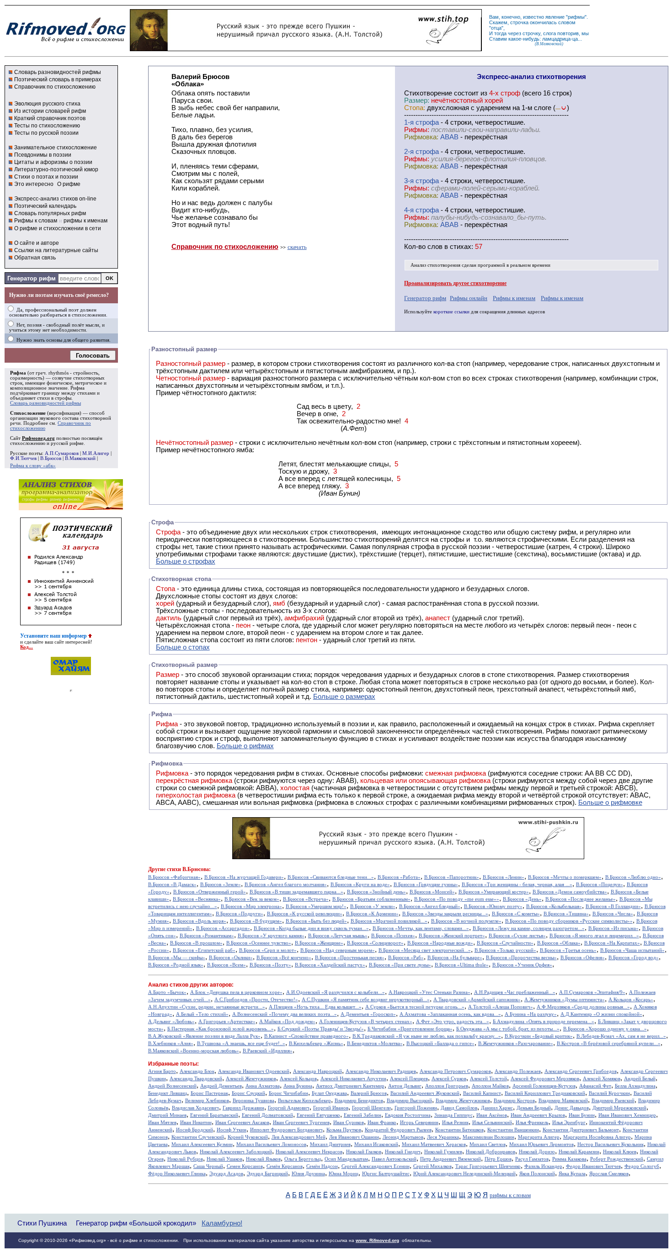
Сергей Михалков (432, 1166)
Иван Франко (382, 1122)
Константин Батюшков (459, 1129)
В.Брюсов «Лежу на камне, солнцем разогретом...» (529, 928)
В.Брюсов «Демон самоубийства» (570, 891)
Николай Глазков (363, 1151)
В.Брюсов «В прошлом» (196, 943)
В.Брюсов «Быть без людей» (316, 921)
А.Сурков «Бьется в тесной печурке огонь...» (414, 1006)
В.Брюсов (50, 458)
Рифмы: (416, 129)
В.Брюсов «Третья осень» (568, 950)
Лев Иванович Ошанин (354, 1137)
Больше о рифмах (245, 746)
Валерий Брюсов (369, 1093)
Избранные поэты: (173, 1064)
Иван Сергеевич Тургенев (301, 1122)
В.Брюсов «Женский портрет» (452, 935)
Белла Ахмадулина (635, 1085)
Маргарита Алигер (539, 1137)
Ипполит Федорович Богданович (286, 1129)
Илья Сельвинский (492, 1122)
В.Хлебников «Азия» (170, 1043)
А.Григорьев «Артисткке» (227, 1021)
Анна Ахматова (262, 1085)
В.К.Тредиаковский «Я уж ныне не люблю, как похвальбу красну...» (426, 1036)
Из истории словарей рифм (50, 111)
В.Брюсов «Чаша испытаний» (632, 950)
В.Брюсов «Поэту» (270, 964)
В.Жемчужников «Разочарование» (515, 1043)
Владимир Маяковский (563, 1100)
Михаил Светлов (487, 1144)
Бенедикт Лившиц (167, 1093)
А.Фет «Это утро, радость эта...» (452, 1021)
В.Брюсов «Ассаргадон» (223, 928)
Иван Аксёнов (491, 1115)
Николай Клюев (619, 1151)
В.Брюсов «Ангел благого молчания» (286, 884)
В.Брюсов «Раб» (406, 957)
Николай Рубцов (185, 1159)
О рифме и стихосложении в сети (57, 228)
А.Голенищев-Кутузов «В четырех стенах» (365, 1021)
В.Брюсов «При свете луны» (400, 964)
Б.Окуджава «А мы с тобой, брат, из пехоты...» (508, 1028)
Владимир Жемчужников (463, 1100)
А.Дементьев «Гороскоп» (368, 1014)
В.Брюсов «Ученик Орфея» (522, 964)
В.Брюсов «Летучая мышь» (338, 935)
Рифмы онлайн (468, 298)
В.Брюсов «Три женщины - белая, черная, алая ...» (517, 884)
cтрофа (427, 122)
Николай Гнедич (403, 1151)
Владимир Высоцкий (409, 1100)
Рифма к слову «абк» (33, 465)
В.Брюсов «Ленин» (503, 877)
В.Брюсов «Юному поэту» (493, 906)
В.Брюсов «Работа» (399, 877)
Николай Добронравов (490, 1151)
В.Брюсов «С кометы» (516, 913)
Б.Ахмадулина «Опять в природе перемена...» (543, 1021)
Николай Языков (263, 1159)
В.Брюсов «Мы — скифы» (176, 957)
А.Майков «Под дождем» (287, 1021)
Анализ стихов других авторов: (191, 985)
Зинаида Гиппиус (453, 1115)
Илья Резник (455, 1122)
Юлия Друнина (308, 1173)
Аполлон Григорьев (446, 1085)
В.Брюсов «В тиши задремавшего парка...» (296, 891)
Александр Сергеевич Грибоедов (580, 1071)
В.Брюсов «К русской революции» (304, 913)
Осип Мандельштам (346, 1159)
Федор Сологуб (641, 1166)
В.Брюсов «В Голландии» (613, 906)
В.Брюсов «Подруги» (239, 913)
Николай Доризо (537, 1151)
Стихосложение (28, 413)
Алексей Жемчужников (251, 1078)
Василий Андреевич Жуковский (424, 1093)
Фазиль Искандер (543, 1166)
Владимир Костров (514, 1100)
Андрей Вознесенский (172, 1085)
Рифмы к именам (514, 298)
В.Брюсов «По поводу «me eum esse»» (456, 899)
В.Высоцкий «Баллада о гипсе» (440, 1043)
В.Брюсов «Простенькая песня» (349, 957)
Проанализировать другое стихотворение (455, 283)
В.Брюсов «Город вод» (633, 957)
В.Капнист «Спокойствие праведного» (306, 1036)
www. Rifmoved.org (377, 1240)
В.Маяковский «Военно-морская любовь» (193, 1050)
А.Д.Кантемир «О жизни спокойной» (601, 1014)
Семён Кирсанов (285, 1166)
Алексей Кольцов (298, 1078)
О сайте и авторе (36, 243)
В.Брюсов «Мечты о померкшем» (565, 877)
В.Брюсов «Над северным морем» (337, 950)
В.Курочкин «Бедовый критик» (539, 1036)
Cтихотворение (428, 93)
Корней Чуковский (248, 1137)
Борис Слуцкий (248, 1093)
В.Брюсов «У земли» (372, 906)
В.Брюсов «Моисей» (432, 891)
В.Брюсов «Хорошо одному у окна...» (605, 1028)
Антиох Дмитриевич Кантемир (350, 1085)
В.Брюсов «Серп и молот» (268, 950)
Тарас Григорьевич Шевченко (488, 1166)
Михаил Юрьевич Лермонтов (541, 1144)
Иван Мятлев (162, 1122)
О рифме (68, 184)
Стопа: (414, 107)
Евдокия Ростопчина (408, 1115)
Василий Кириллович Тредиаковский (545, 1093)
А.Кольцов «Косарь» (630, 999)
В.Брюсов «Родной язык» (175, 964)
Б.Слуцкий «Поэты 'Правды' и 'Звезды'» (320, 1028)
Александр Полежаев (518, 1071)
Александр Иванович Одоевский (253, 1071)
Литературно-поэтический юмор (56, 169)
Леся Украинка (443, 1137)
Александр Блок (197, 1071)
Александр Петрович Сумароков (455, 1071)
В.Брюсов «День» (522, 899)
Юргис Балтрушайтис (386, 1173)
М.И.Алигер (95, 453)
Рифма (18, 372)
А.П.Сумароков (62, 453)
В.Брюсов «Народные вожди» (440, 943)
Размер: (416, 100)
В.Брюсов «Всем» (226, 964)
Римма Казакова (569, 1159)
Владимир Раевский (613, 1100)
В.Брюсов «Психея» (393, 935)
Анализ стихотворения (435, 265)
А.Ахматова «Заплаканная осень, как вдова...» (450, 1014)
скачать (297, 246)
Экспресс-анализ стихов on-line (55, 198)
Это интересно (33, 184)
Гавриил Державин (243, 1107)
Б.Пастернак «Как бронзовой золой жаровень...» (220, 1028)
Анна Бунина (297, 1085)
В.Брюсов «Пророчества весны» (521, 957)
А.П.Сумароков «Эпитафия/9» (592, 992)
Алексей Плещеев (409, 1078)
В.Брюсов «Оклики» (231, 957)
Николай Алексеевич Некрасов (309, 1151)
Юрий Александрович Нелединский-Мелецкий (464, 1173)
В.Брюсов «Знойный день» (376, 891)
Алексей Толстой (488, 1078)
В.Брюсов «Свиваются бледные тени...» (331, 877)
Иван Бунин (582, 1115)
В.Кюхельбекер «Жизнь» (316, 1043)
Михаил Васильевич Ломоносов (271, 1144)
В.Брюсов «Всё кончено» (283, 957)
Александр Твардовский (196, 1078)
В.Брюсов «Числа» (612, 913)
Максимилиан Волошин (488, 1137)
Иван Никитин (196, 1122)
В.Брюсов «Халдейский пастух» (330, 964)
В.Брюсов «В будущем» (256, 921)
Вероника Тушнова (253, 1100)
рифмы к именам (85, 220)
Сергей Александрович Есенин (375, 1166)
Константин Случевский (197, 1137)
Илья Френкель (532, 1122)
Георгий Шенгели (371, 1107)
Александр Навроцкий (317, 1071)
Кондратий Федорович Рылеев (398, 1129)
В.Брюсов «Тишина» (566, 913)
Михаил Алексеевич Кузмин (202, 1144)
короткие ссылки (451, 311)
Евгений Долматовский (267, 1115)
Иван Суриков (348, 1122)
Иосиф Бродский (194, 1129)
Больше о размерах (344, 696)
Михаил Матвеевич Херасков (434, 1144)
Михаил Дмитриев (330, 1144)
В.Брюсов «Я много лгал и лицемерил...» (594, 935)
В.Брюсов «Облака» (559, 943)
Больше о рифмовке (610, 802)
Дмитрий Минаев (167, 1115)
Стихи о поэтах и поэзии (46, 177)
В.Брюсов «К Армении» (372, 913)
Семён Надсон (322, 1166)
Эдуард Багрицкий (267, 1173)
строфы (63, 398)
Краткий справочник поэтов (49, 118)
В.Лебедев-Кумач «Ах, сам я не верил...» (621, 1036)
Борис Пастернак (209, 1093)
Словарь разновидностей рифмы (57, 72)
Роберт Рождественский (616, 1159)
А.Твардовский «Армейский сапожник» (477, 999)
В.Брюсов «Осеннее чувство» (258, 943)
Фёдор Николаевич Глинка (177, 1173)
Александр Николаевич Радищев (381, 1071)
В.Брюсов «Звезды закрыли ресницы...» (445, 913)
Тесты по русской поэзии (46, 133)
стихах (460, 246)
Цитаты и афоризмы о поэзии (53, 162)
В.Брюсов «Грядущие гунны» (426, 884)
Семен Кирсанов (245, 1166)
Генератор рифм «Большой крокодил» (136, 1223)
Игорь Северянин (419, 1122)
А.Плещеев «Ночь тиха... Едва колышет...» (315, 1006)
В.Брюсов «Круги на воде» (360, 884)
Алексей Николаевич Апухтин (353, 1078)
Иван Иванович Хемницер (627, 1115)
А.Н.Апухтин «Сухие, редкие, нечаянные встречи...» (206, 1006)
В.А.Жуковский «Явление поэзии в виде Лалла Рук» (204, 1036)
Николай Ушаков (224, 1159)
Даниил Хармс (497, 1107)
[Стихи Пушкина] (306, 49)
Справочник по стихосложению (55, 87)
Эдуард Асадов (226, 1173)
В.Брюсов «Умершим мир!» (316, 906)
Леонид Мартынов (403, 1137)
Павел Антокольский (394, 1159)
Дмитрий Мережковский (619, 1107)
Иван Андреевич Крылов (538, 1115)
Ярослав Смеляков (609, 1173)
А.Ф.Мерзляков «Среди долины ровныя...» (583, 1006)
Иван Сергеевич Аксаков (242, 1122)
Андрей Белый (640, 1078)
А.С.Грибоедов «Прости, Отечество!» (256, 999)
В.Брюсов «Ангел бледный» (429, 906)
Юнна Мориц (343, 1173)
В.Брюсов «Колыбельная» (554, 906)
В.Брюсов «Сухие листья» (517, 935)
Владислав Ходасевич (195, 1107)
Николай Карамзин (579, 1151)
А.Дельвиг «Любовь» (171, 1021)
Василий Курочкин (609, 1093)
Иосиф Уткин (231, 1129)
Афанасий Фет (595, 1085)
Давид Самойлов (459, 1107)
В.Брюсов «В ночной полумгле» (466, 921)
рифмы (576, 17)
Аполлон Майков (490, 1085)
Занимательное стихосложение (55, 147)
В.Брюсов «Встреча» (306, 899)
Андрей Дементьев (221, 1085)
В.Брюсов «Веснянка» (197, 899)
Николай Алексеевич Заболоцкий (236, 1151)
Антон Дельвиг (404, 1085)
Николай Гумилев (443, 1151)
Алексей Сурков (449, 1078)
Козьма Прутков (343, 1129)
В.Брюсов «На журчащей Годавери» (244, 877)
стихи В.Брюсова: (189, 869)
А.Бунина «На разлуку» (531, 1014)
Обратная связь (35, 257)
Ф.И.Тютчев (23, 458)
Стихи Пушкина (42, 1223)
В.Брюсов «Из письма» (613, 928)
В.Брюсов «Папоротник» (451, 877)
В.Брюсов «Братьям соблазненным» (371, 899)
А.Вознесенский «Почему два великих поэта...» (284, 1014)
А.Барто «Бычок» (167, 992)
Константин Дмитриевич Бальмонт (581, 1129)
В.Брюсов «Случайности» (505, 943)
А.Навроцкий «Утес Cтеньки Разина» (429, 992)
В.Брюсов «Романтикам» (207, 935)
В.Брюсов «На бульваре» (454, 957)
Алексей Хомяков (601, 1078)
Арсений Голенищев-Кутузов (544, 1085)
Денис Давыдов (572, 1107)
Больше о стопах (183, 647)
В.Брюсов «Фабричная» (174, 877)
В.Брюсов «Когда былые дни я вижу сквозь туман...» (311, 928)
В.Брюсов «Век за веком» (251, 899)
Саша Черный (208, 1166)
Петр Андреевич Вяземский (450, 1159)
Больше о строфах (185, 561)
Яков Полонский (537, 1173)
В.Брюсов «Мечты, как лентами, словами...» (421, 928)
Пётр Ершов (498, 1159)
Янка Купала (572, 1173)
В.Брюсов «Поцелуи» (599, 884)
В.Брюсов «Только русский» (505, 950)
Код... (26, 647)
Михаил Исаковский (376, 1144)
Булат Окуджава (329, 1093)
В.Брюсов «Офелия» (582, 957)
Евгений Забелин (362, 1115)
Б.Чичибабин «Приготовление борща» (410, 1028)
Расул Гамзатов (532, 1159)
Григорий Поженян (416, 1107)
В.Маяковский (80, 458)
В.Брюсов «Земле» (220, 884)
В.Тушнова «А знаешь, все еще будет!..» (241, 1043)
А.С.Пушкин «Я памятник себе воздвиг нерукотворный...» (366, 999)
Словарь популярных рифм (50, 213)
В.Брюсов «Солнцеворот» (375, 943)
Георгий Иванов (330, 1107)
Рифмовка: (421, 137)
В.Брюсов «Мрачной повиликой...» (389, 921)
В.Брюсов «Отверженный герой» (209, 891)
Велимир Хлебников (207, 1100)
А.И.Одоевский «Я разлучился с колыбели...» (335, 992)
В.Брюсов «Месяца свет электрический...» (425, 950)
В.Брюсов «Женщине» (319, 943)
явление (555, 17)
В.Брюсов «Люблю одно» (633, 877)
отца (496, 28)
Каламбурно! (222, 1223)
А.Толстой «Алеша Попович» (500, 1006)
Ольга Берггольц (302, 1159)
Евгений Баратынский (214, 1115)
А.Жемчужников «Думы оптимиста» (564, 999)
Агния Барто (162, 1071)
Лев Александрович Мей (298, 1137)
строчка (519, 22)
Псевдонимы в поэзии (42, 155)
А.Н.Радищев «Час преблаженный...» (514, 992)
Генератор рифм (31, 278)
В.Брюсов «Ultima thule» (462, 964)
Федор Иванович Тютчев (593, 1166)
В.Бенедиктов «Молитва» (375, 1043)
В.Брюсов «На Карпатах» (612, 943)
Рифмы (557, 731)
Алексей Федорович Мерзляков (545, 1078)
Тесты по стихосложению (47, 125)
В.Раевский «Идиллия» (268, 1050)
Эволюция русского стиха (47, 103)
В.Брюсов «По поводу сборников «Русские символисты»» (569, 921)
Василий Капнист (482, 1093)
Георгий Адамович (288, 1107)
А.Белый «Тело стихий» (202, 1014)
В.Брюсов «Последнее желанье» (580, 899)
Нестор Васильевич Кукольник (610, 1144)
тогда (500, 33)
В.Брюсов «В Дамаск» (172, 884)
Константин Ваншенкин (513, 1129)
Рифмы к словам (35, 220)
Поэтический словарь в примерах (57, 79)
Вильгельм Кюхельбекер (304, 1100)
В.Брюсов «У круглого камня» (271, 935)
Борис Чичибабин (288, 1093)
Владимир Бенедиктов (359, 1100)
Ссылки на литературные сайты (56, 250)
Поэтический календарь (45, 206)
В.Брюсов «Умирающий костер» (494, 891)
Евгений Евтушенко (318, 1115)
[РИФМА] (66, 42)
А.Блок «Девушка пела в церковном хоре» (236, 992)
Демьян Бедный (534, 1107)
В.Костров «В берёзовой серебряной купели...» (609, 1043)
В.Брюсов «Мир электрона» (251, 906)
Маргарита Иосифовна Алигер (597, 1137)
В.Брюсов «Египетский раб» (204, 950)
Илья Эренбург (569, 1122)
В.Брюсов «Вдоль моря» (199, 921)
